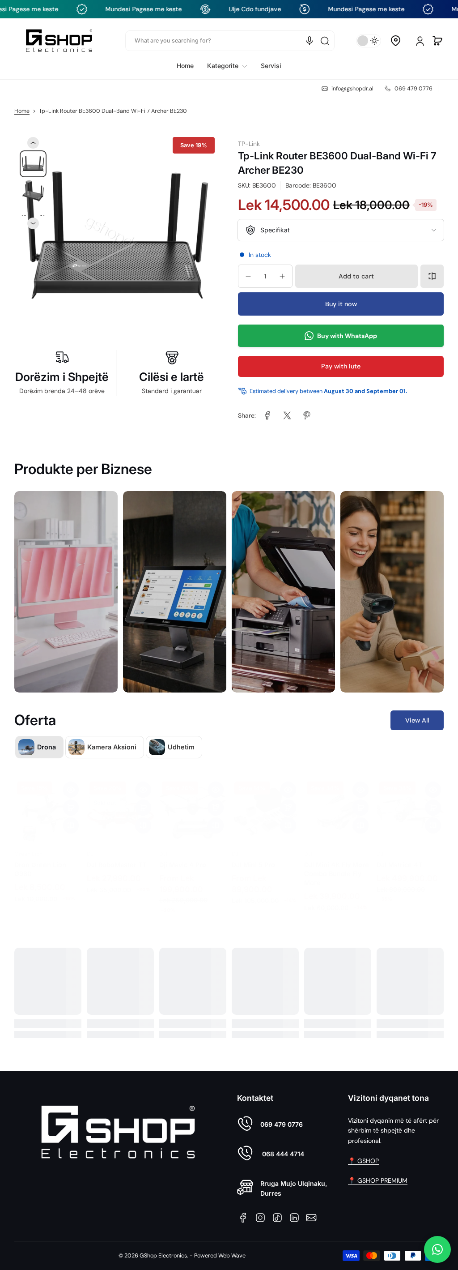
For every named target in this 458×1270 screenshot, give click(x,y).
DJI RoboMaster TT (116, 855)
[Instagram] (260, 1217)
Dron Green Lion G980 (40, 860)
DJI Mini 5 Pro (253, 855)
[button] (395, 40)
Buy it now (341, 304)
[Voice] (309, 41)
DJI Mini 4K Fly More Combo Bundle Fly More (336, 864)
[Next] (33, 223)
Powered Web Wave (220, 1255)
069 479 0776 (281, 1124)
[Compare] (432, 276)
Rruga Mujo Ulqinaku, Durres (293, 1188)
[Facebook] (243, 1217)
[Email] (311, 1217)
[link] (227, 66)
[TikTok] (277, 1217)
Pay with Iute (340, 366)
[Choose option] (216, 799)
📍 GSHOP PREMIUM (377, 1180)
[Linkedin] (294, 1217)
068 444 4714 (282, 1154)
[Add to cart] (71, 799)
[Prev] (33, 143)
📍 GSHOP (363, 1161)
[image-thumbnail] (33, 163)
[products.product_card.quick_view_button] (71, 781)
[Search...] (325, 41)
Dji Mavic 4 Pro (182, 855)
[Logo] (59, 41)
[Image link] (66, 592)
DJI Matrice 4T (399, 855)
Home (22, 111)
